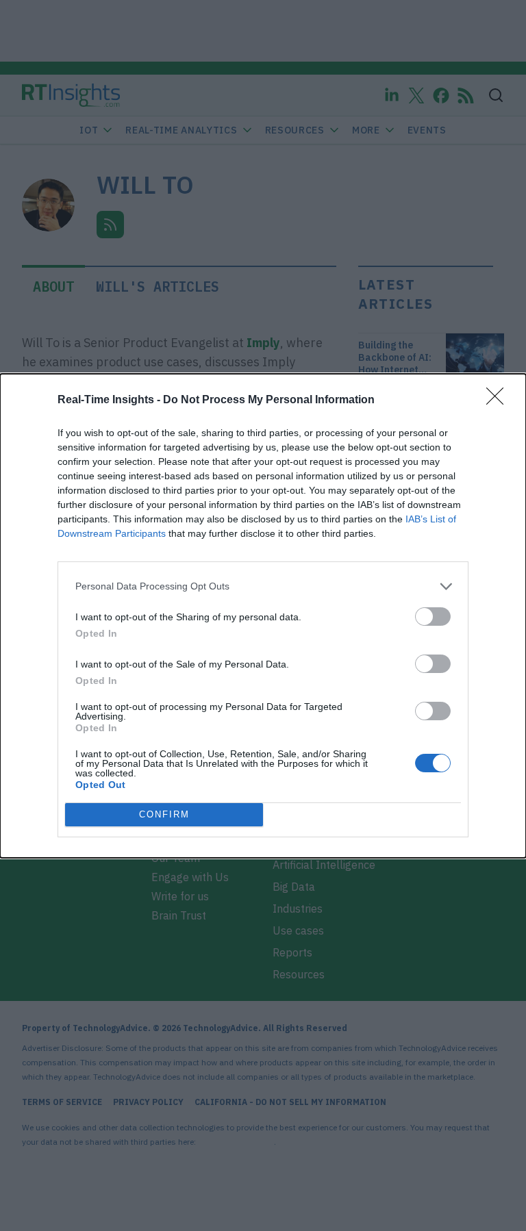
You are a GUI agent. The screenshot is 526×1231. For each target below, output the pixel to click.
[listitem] (263, 586)
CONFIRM (164, 814)
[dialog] (263, 616)
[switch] (433, 616)
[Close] (499, 401)
